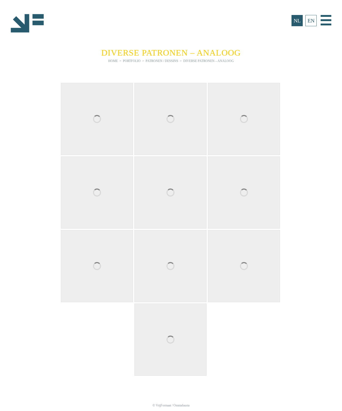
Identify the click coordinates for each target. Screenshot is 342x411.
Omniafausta (181, 405)
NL (297, 21)
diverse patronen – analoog (208, 61)
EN (311, 21)
